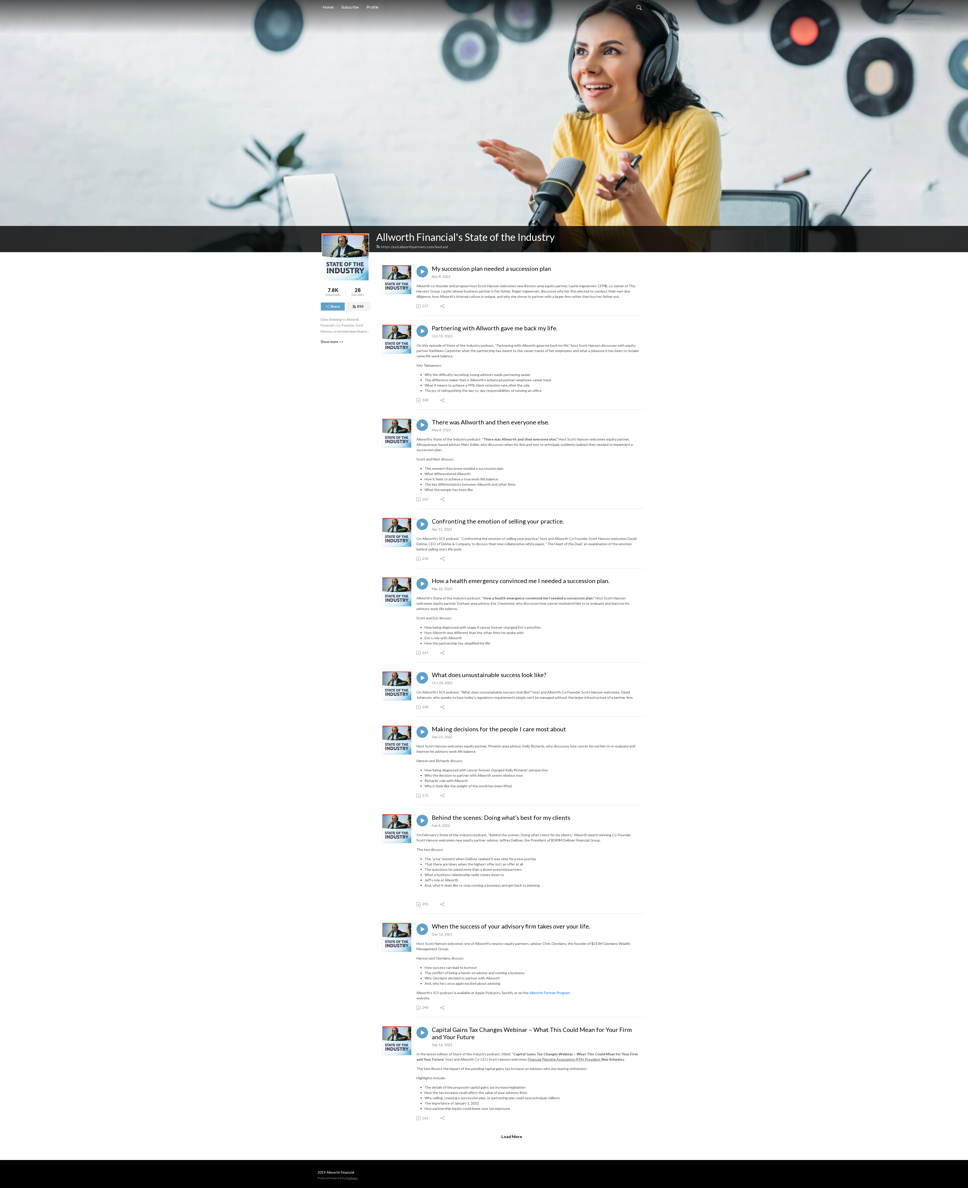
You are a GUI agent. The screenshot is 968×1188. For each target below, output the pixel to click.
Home (328, 7)
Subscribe (350, 7)
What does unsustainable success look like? (489, 674)
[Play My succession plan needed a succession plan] (422, 271)
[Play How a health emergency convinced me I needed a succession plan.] (422, 584)
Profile (372, 7)
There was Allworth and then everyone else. (490, 422)
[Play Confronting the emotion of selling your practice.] (422, 524)
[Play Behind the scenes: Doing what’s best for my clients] (422, 820)
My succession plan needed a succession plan (491, 268)
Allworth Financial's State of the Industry (465, 237)
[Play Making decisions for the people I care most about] (422, 732)
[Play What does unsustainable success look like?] (422, 678)
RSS (360, 306)
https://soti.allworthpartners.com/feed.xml (414, 247)
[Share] (443, 306)
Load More (511, 1136)
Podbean (352, 1178)
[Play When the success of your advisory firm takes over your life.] (422, 929)
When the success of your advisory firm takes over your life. (511, 926)
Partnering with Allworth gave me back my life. (495, 328)
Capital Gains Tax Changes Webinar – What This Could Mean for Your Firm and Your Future (532, 1033)
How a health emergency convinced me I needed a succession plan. (521, 580)
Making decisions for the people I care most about (499, 729)
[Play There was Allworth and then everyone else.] (422, 425)
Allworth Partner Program (549, 993)
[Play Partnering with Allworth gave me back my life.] (422, 331)
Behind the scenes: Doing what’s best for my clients (501, 817)
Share (335, 306)
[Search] (639, 7)
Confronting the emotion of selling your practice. (498, 521)
